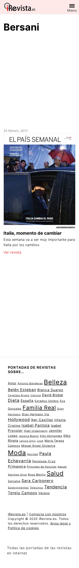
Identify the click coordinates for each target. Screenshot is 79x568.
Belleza (55, 382)
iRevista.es (17, 514)
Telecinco (36, 487)
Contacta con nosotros (47, 514)
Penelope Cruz (44, 461)
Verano (44, 493)
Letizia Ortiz (27, 440)
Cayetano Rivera (18, 395)
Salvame (14, 481)
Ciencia (36, 395)
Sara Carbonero (37, 480)
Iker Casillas (42, 420)
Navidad (32, 454)
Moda (17, 453)
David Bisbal (52, 395)
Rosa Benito (37, 474)
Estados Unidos (47, 401)
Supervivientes (18, 487)
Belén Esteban (22, 389)
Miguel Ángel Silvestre (38, 445)
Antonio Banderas (30, 383)
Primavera (17, 466)
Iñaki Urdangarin (36, 430)
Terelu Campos (22, 493)
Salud (55, 473)
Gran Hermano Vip (35, 414)
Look (40, 440)
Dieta (14, 400)
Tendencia (55, 487)
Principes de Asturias (42, 466)
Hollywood (19, 419)
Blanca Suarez (50, 390)
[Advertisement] (39, 79)
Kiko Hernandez (51, 435)
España (27, 401)
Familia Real (39, 407)
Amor (12, 383)
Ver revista (12, 252)
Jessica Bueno (29, 435)
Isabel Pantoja (36, 425)
